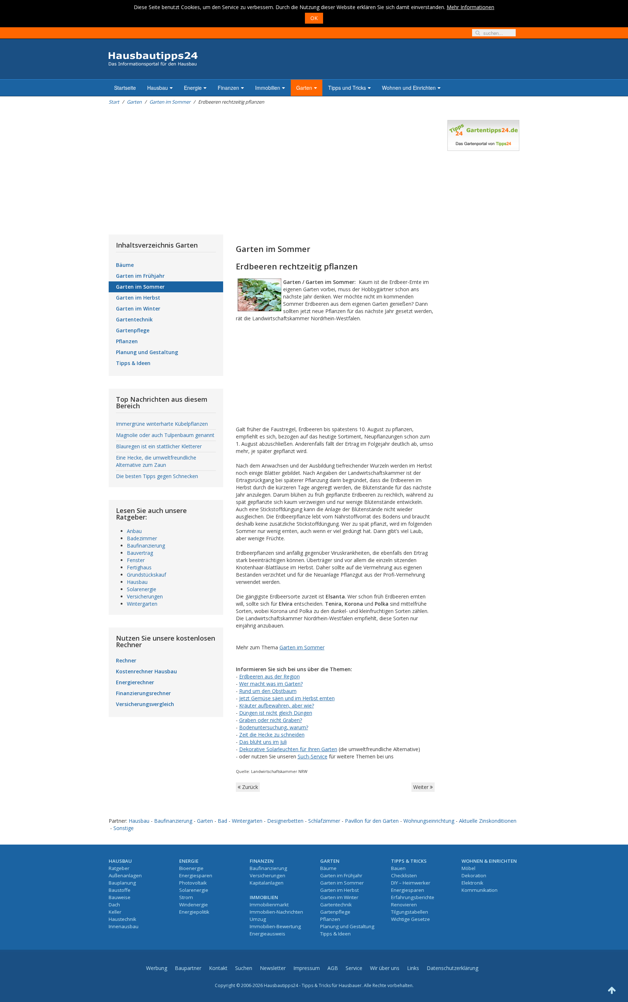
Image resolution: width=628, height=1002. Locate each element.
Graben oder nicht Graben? (270, 720)
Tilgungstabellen (409, 912)
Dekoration (474, 875)
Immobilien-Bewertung (275, 926)
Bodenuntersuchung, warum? (273, 727)
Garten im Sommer (169, 102)
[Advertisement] (272, 171)
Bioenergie (191, 868)
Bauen (398, 868)
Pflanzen (127, 341)
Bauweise (119, 897)
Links (413, 968)
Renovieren (404, 904)
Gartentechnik (134, 319)
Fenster (136, 560)
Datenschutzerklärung (452, 968)
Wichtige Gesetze (410, 919)
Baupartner (188, 968)
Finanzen (228, 87)
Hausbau (157, 87)
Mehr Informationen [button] (470, 7)
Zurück (249, 786)
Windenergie (193, 904)
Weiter (421, 786)
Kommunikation (480, 890)
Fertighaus (139, 567)
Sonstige (123, 828)
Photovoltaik (193, 882)
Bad (222, 820)
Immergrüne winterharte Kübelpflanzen (162, 423)
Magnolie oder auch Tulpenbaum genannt (165, 435)
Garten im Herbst (138, 297)
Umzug (258, 919)
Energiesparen (195, 875)
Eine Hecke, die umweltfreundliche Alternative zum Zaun (156, 461)
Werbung (156, 968)
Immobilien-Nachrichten (276, 912)
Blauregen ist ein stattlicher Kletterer (159, 446)
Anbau (134, 531)
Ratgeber (119, 868)
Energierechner (135, 682)
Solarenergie (141, 589)
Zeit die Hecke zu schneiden (272, 734)
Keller (115, 912)
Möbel (468, 868)
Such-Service (312, 756)
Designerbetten (285, 820)
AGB (332, 968)
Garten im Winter (138, 308)
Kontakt (218, 968)
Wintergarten (142, 603)
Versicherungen (145, 596)
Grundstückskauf (146, 574)
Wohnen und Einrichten (409, 87)
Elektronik (472, 882)
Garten (304, 87)
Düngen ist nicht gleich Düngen (275, 712)
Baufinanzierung (146, 545)
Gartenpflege (132, 330)
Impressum (306, 968)
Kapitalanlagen (266, 882)
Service (354, 968)
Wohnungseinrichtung (428, 820)
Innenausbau (123, 926)
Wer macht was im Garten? (271, 683)
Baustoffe (119, 890)
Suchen (243, 968)
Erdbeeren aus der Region (269, 676)
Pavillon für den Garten (372, 820)
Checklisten (404, 875)
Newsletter (273, 968)
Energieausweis (267, 933)
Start (114, 102)
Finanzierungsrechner (143, 693)
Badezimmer (142, 538)
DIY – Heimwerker (410, 882)
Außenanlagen (125, 875)
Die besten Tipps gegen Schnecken (157, 476)
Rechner (126, 660)
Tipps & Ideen (133, 363)
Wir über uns (384, 968)
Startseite (125, 87)
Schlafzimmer (324, 820)
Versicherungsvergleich (145, 704)
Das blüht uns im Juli (263, 741)
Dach (114, 904)
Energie (193, 87)
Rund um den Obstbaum (268, 691)
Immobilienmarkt (269, 904)
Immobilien (267, 87)
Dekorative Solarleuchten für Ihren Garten (288, 749)
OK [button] (314, 18)
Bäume (125, 264)
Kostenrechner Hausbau (146, 671)
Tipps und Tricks (347, 87)
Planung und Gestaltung (147, 352)
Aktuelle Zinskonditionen (487, 820)
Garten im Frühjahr (140, 275)
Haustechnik (122, 919)
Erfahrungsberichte (412, 897)
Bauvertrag (140, 552)
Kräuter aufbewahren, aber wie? (276, 705)
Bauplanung (122, 882)
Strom (186, 897)
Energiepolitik (194, 912)
